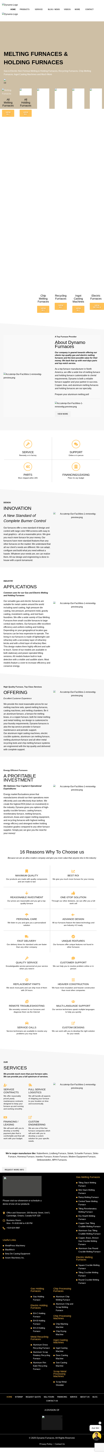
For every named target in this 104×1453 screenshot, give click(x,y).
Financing (62, 1397)
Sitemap (19, 1397)
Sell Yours (49, 1397)
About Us (85, 1397)
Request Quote (33, 1397)
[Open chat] (96, 1436)
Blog (94, 1397)
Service (73, 1397)
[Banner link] (8, 91)
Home (9, 1397)
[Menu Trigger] (100, 9)
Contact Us (52, 1401)
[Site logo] (10, 5)
